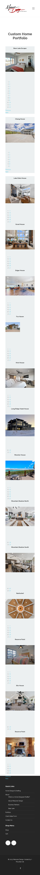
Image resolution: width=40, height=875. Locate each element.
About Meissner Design (15, 801)
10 (10, 102)
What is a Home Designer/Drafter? (19, 797)
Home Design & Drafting (13, 791)
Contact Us (8, 820)
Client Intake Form (11, 816)
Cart (6, 834)
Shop (7, 830)
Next (6, 112)
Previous (8, 110)
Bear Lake (11, 808)
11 (9, 104)
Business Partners (13, 804)
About (7, 794)
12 (10, 107)
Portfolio (8, 812)
